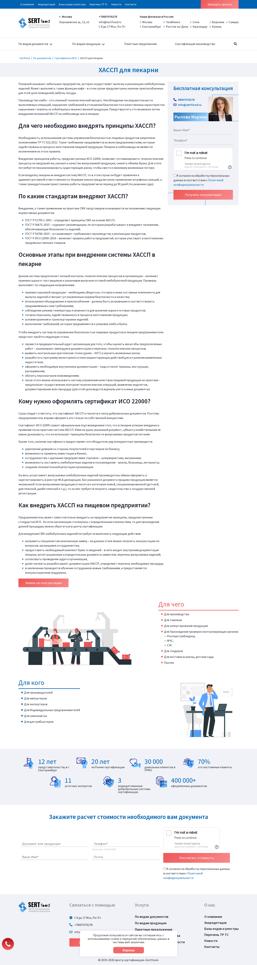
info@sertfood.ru (110, 22)
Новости (116, 4)
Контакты (130, 4)
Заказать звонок (219, 4)
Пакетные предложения (140, 44)
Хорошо (128, 950)
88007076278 (186, 99)
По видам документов (33, 44)
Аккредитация (46, 4)
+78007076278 (108, 16)
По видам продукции (86, 44)
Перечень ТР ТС (98, 4)
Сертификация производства (195, 44)
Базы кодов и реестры (72, 4)
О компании (27, 4)
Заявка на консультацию (43, 583)
